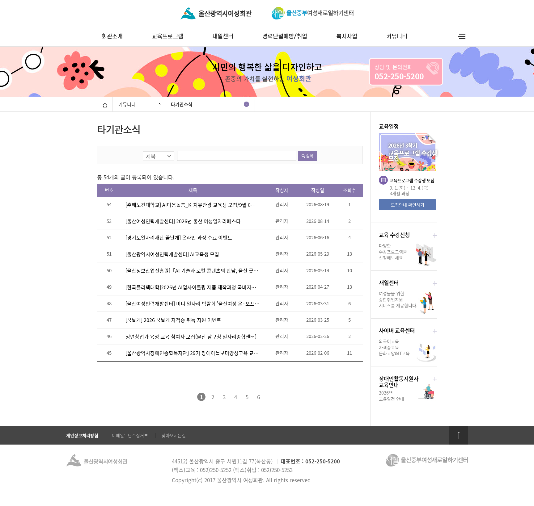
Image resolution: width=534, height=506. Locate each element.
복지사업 (346, 36)
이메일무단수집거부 (130, 435)
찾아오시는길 (174, 435)
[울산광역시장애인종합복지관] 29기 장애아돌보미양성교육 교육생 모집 (192, 352)
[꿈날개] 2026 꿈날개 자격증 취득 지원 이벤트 (173, 319)
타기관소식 (182, 104)
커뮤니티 (396, 36)
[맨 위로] (458, 435)
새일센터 (222, 36)
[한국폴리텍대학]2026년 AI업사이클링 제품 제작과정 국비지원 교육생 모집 (192, 287)
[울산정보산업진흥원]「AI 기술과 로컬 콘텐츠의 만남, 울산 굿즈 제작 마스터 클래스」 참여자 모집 (192, 270)
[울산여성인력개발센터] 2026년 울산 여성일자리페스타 (183, 221)
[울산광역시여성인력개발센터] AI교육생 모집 (172, 254)
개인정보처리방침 (82, 435)
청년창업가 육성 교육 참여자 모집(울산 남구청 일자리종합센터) (190, 336)
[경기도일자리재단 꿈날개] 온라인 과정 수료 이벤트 (178, 237)
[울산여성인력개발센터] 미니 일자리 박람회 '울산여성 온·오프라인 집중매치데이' (192, 303)
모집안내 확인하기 (407, 205)
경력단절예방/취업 (284, 36)
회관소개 (112, 36)
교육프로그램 (167, 36)
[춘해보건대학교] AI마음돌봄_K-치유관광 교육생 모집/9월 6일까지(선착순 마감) (192, 204)
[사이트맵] (462, 36)
